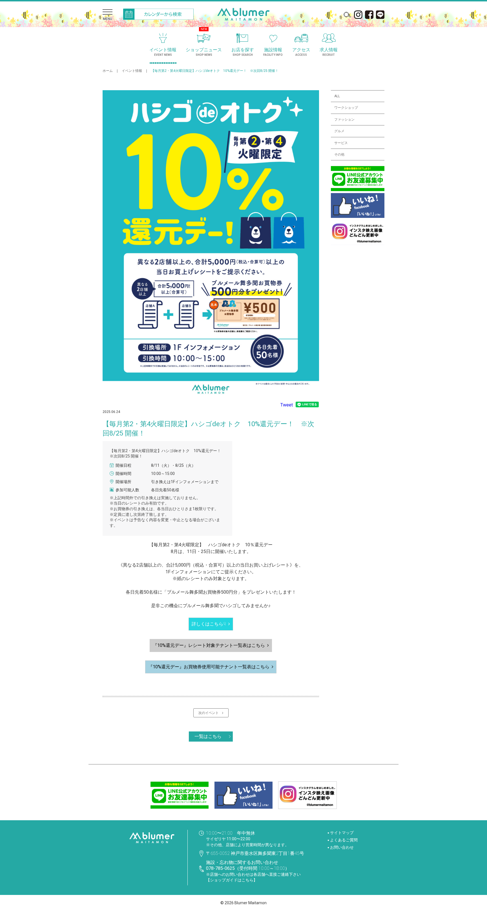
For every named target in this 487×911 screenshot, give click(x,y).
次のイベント (210, 713)
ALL (337, 96)
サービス (341, 143)
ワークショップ (346, 108)
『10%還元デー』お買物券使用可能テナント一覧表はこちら (208, 666)
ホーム (108, 71)
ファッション (344, 119)
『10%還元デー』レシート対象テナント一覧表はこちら (209, 645)
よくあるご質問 (344, 840)
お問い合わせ (342, 847)
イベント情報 (132, 71)
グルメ (339, 131)
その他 (339, 154)
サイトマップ (342, 832)
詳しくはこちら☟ (209, 624)
